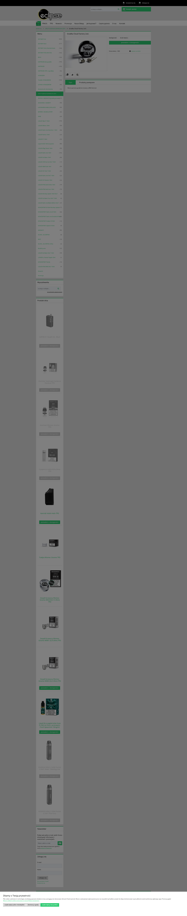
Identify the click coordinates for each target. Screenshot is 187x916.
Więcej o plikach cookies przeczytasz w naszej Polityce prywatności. (21, 901)
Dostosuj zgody (33, 905)
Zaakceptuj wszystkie (50, 905)
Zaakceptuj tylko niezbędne (14, 905)
